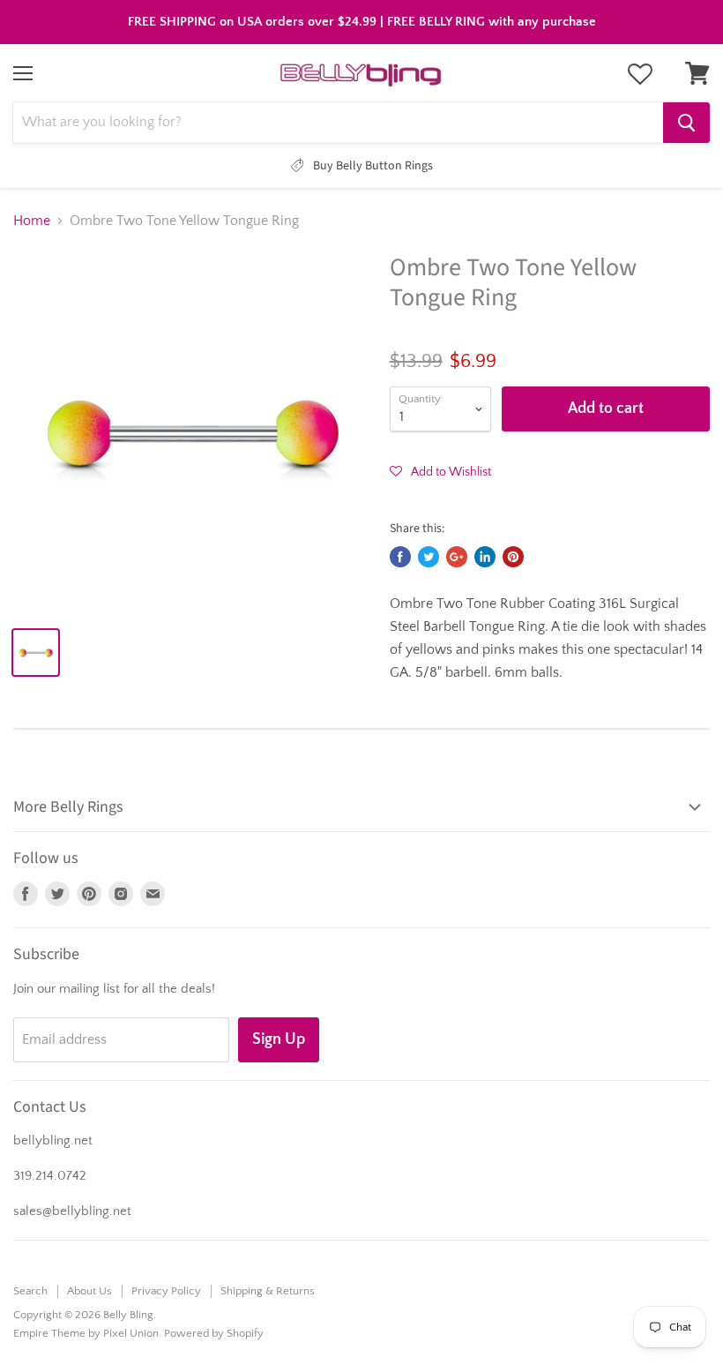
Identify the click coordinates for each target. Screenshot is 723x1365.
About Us (89, 1291)
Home (31, 221)
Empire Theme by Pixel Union (86, 1333)
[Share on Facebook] (400, 556)
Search (30, 1291)
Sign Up (278, 1039)
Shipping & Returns (267, 1291)
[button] (440, 471)
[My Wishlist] (640, 74)
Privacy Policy (166, 1291)
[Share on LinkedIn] (485, 556)
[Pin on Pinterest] (513, 556)
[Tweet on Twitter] (428, 556)
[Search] (686, 122)
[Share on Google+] (456, 556)
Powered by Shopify (214, 1333)
